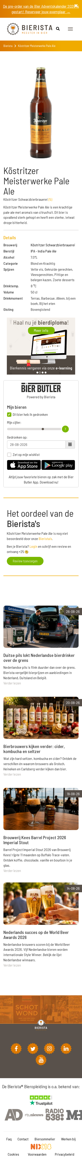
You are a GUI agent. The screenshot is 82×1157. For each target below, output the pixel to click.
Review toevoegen (25, 561)
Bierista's (45, 538)
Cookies (13, 1154)
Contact (23, 1139)
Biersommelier (45, 1139)
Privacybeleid (64, 1154)
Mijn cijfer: (14, 422)
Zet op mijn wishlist (26, 455)
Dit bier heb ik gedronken (30, 414)
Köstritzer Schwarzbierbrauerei (53, 245)
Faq (9, 1139)
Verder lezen (12, 683)
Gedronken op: (17, 437)
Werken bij (68, 1139)
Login (33, 546)
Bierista (8, 46)
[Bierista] (26, 29)
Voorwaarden (37, 1154)
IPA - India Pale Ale (43, 251)
